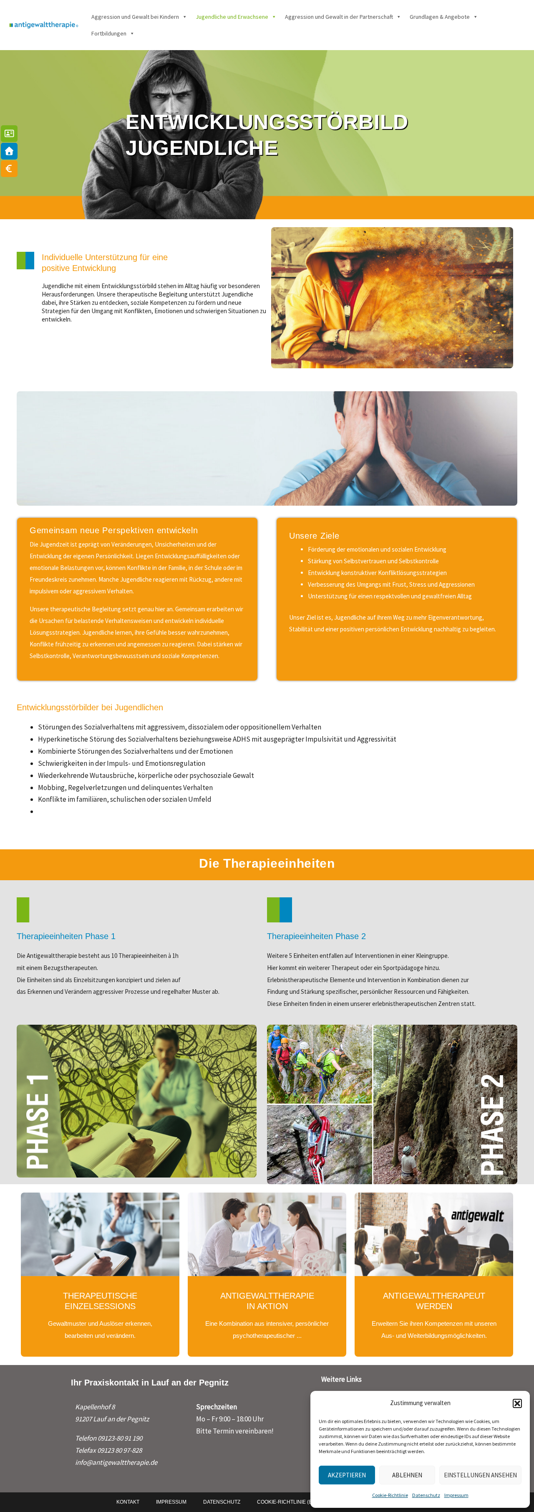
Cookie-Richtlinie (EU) (287, 1502)
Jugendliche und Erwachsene (232, 16)
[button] (517, 1403)
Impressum (456, 1495)
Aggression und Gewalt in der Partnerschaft (339, 16)
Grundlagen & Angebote (440, 16)
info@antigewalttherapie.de (116, 1462)
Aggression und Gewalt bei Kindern (135, 16)
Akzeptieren (347, 1475)
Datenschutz (426, 1495)
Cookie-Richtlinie (390, 1495)
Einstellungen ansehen (480, 1475)
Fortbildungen (108, 33)
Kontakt (127, 1502)
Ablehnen (407, 1475)
